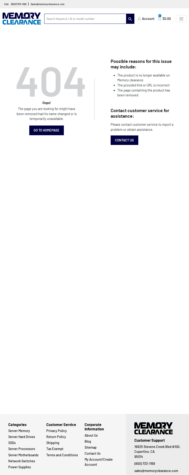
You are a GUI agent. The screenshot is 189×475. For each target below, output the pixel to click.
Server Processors (21, 449)
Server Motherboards (23, 455)
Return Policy (56, 437)
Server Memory (19, 431)
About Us (91, 435)
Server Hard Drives (21, 437)
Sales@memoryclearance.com (48, 4)
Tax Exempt (54, 449)
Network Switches (21, 461)
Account (148, 19)
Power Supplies (19, 467)
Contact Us (124, 140)
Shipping (52, 443)
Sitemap (91, 447)
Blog (88, 441)
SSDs (12, 443)
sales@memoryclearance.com (156, 471)
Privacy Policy (56, 431)
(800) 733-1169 (19, 4)
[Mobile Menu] (181, 18)
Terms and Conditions (62, 455)
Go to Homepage (46, 130)
